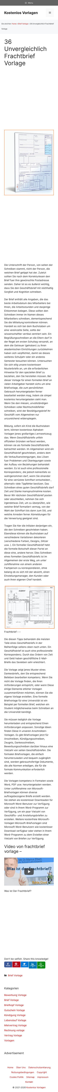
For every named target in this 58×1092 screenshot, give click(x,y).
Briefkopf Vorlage (14, 1005)
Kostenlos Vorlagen (21, 13)
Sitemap (30, 1077)
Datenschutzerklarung (39, 1067)
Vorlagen (9, 1040)
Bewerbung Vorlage (15, 995)
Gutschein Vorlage (14, 1010)
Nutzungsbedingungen (22, 1072)
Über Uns (21, 1067)
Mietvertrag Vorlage (15, 1025)
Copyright (42, 1072)
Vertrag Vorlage (13, 1035)
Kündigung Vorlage (14, 1015)
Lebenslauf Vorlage (15, 1020)
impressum (42, 1077)
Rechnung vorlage (14, 1030)
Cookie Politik (17, 1077)
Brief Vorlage (23, 24)
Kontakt (29, 1082)
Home (14, 24)
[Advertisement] (29, 96)
